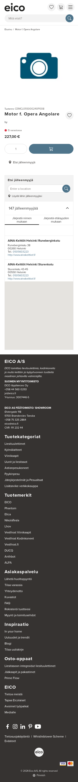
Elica (8, 514)
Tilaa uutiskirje (14, 649)
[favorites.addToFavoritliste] (69, 115)
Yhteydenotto (14, 591)
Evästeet (10, 741)
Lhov (8, 526)
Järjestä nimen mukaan (22, 220)
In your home (13, 631)
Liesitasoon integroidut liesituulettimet (30, 666)
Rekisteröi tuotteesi (17, 609)
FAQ (7, 603)
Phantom (10, 508)
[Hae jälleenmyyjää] (66, 189)
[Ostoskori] (61, 7)
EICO (8, 502)
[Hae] (69, 18)
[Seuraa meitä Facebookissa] (8, 727)
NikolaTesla (12, 520)
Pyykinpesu (12, 474)
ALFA (8, 562)
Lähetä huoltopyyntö (18, 579)
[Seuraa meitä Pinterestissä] (30, 727)
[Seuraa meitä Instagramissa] (15, 727)
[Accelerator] (25, 7)
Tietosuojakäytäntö (17, 736)
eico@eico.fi (11, 424)
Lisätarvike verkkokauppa (21, 486)
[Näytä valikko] (70, 7)
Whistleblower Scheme (48, 736)
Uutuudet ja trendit (17, 637)
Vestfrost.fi (12, 544)
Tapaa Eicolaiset (15, 700)
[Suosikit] (51, 7)
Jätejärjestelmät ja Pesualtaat (24, 480)
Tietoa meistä (13, 694)
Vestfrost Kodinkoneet (19, 538)
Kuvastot (10, 597)
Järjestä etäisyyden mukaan (56, 220)
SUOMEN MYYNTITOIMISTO (22, 381)
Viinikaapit (12, 456)
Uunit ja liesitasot (16, 462)
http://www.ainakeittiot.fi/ (22, 255)
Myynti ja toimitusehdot (20, 615)
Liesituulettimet (15, 444)
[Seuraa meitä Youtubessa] (38, 727)
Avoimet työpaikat (17, 706)
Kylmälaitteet (13, 450)
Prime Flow (12, 678)
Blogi (8, 643)
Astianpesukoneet (17, 468)
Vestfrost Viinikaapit (18, 532)
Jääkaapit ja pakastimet (20, 672)
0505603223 (21, 251)
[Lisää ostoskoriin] (51, 149)
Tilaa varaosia (13, 585)
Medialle (10, 712)
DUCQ (9, 550)
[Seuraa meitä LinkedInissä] (23, 727)
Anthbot (10, 556)
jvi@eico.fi (10, 393)
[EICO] (39, 752)
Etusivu (8, 29)
